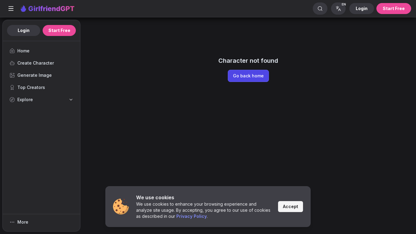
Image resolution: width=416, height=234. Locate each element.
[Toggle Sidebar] (11, 8)
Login (362, 8)
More (22, 222)
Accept (290, 206)
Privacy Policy (191, 216)
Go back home (248, 75)
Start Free (394, 8)
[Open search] (320, 8)
